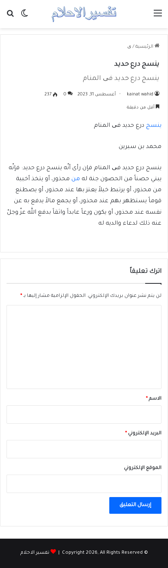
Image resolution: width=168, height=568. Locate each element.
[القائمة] (158, 17)
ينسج (153, 126)
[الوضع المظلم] (24, 17)
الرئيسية (145, 47)
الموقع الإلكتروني (142, 468)
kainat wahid (140, 94)
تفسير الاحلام (34, 553)
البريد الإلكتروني (143, 433)
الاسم (153, 399)
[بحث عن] (10, 17)
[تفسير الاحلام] (84, 14)
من (75, 179)
